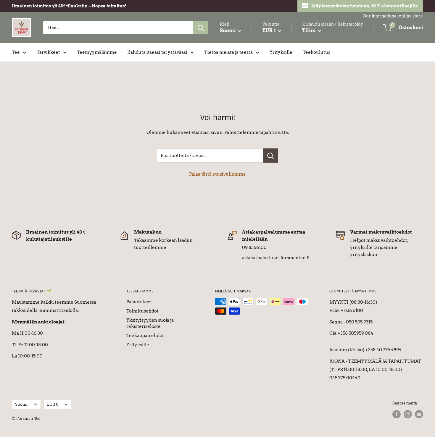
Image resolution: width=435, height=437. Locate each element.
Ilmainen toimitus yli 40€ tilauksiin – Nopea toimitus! (69, 6)
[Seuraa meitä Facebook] (396, 414)
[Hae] (200, 27)
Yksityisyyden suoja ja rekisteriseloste (150, 323)
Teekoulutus (316, 52)
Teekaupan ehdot (145, 335)
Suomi (21, 404)
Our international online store (393, 16)
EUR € (52, 404)
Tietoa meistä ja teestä (228, 52)
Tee (16, 52)
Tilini (309, 30)
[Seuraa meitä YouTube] (419, 414)
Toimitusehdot (142, 311)
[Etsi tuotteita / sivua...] (270, 155)
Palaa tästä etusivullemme (217, 174)
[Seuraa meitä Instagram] (408, 414)
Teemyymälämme (97, 52)
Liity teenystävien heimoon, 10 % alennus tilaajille (364, 6)
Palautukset (139, 302)
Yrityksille (281, 52)
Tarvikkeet (48, 52)
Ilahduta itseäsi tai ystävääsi (157, 52)
